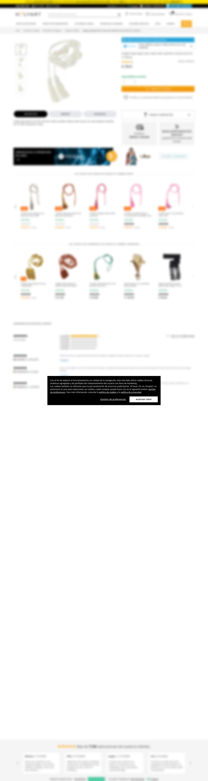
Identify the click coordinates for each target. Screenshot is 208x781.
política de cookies (107, 392)
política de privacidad (131, 392)
